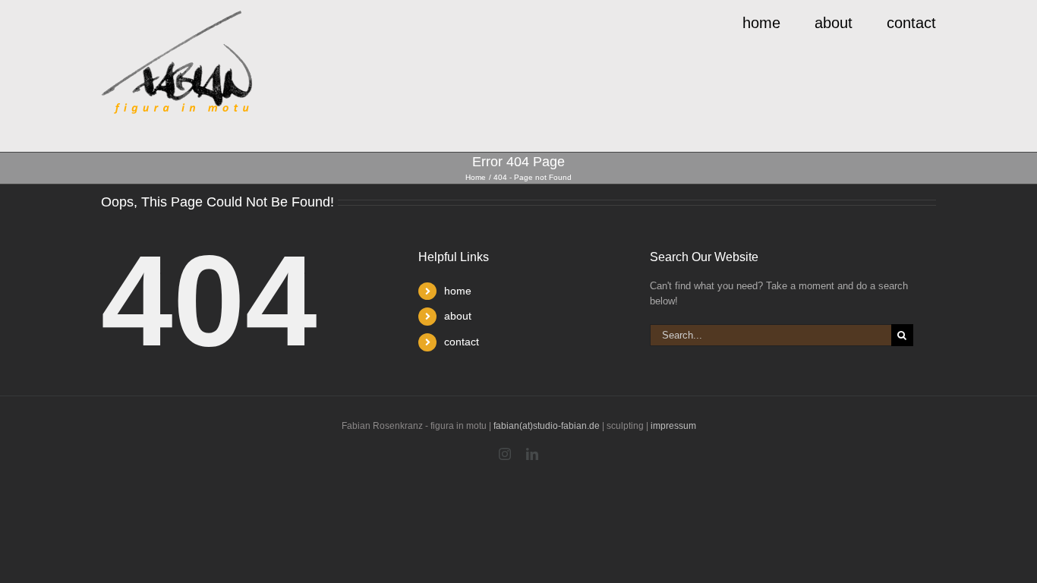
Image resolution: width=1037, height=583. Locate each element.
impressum (673, 426)
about (457, 316)
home (457, 291)
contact (461, 342)
